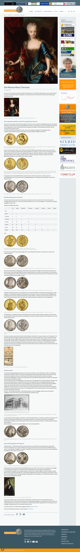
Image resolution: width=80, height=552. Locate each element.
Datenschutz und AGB (68, 532)
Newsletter (65, 541)
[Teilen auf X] (20, 515)
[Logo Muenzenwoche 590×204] (13, 9)
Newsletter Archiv (67, 543)
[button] (3, 549)
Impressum (64, 529)
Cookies (63, 539)
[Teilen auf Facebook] (17, 515)
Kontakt (64, 534)
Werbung (64, 536)
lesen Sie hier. (30, 508)
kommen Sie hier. (34, 506)
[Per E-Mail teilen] (23, 515)
